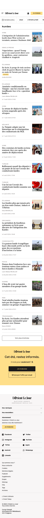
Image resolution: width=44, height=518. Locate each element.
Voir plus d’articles (22, 338)
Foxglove (8, 513)
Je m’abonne (22, 369)
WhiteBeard (16, 511)
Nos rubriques (7, 408)
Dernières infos (9, 20)
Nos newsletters (7, 412)
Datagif (9, 509)
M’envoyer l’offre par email (22, 375)
